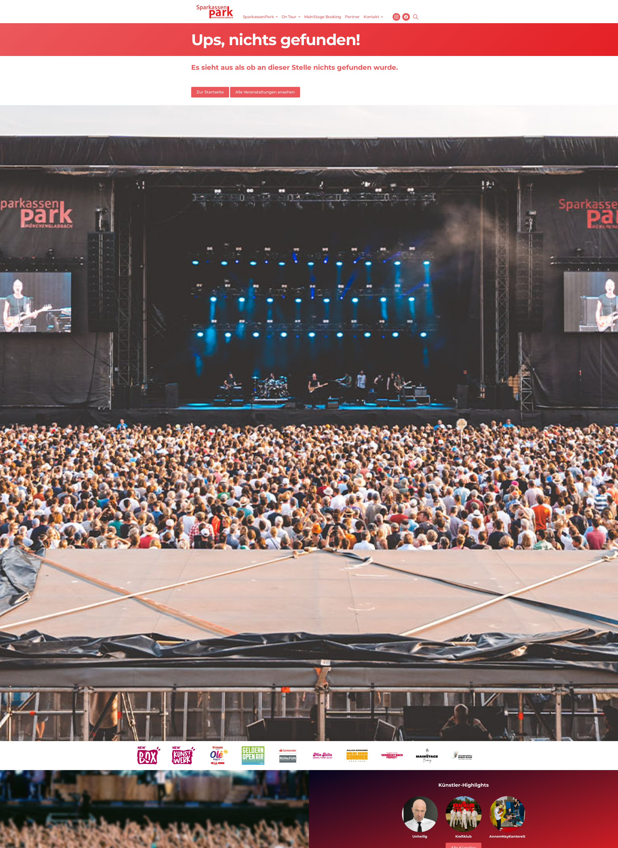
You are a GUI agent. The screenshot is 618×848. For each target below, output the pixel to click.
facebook (406, 17)
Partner (352, 16)
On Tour (288, 16)
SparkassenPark (258, 16)
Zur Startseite (210, 92)
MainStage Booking (322, 16)
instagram (396, 17)
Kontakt (371, 16)
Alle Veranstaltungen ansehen (265, 92)
